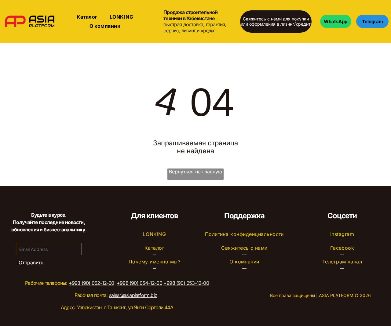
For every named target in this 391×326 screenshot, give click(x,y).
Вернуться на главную (195, 171)
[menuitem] (87, 16)
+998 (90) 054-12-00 (139, 283)
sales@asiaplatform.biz (133, 295)
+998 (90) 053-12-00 (186, 283)
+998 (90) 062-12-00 (91, 283)
